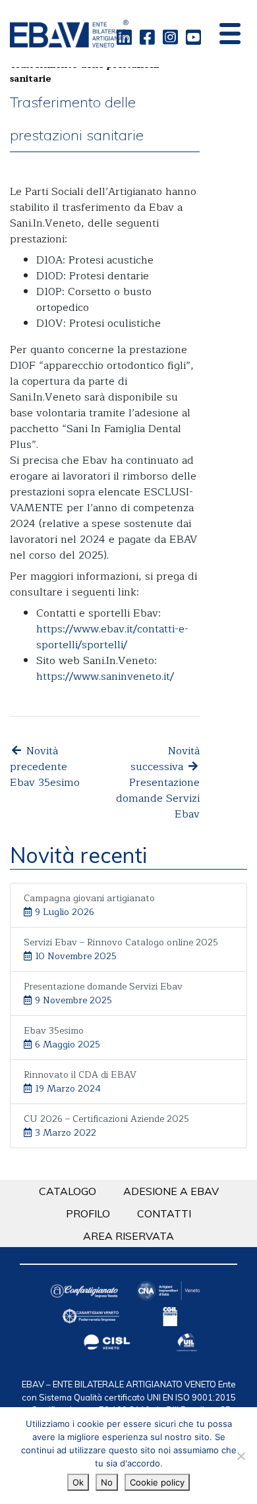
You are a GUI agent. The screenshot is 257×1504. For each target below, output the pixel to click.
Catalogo (67, 1191)
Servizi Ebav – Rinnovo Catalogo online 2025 (121, 949)
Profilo (88, 1213)
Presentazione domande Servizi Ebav (103, 993)
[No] (240, 1455)
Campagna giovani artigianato (89, 905)
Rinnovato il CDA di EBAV (80, 1081)
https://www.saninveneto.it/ (105, 676)
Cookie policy (157, 1482)
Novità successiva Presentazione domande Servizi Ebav (158, 782)
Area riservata (128, 1235)
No (107, 1482)
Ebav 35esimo (62, 1037)
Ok (78, 1482)
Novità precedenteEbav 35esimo (45, 766)
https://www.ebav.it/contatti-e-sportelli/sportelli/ (112, 637)
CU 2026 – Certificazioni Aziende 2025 (106, 1125)
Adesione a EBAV (171, 1191)
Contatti (164, 1213)
